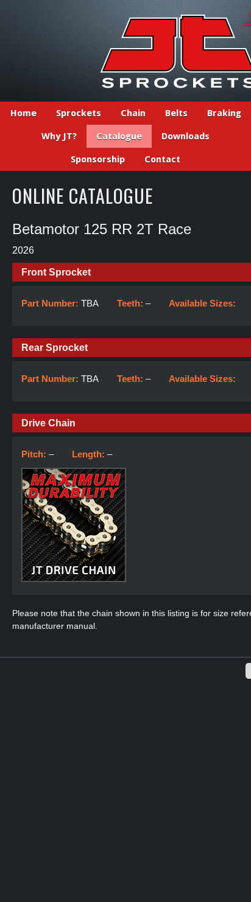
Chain (133, 113)
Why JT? (59, 136)
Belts (176, 113)
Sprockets (78, 113)
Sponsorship (98, 159)
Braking (224, 113)
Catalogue (119, 136)
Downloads (185, 136)
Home (23, 113)
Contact (162, 159)
